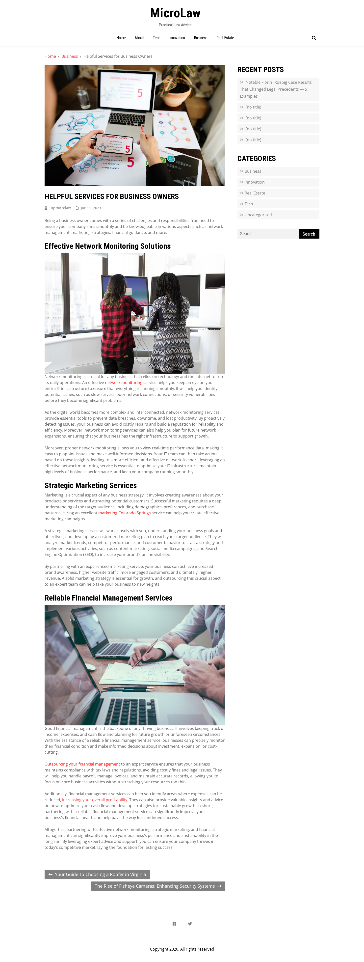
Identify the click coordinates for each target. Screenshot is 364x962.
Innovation (177, 37)
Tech (156, 37)
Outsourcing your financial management (82, 764)
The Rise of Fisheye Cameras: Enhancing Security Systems (155, 886)
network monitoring (123, 382)
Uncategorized (258, 215)
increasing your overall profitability (94, 799)
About (139, 37)
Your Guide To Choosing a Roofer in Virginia (100, 874)
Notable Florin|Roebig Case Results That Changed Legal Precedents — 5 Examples (276, 89)
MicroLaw (175, 13)
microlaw (63, 207)
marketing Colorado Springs (124, 513)
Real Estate (225, 37)
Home (121, 37)
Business (201, 37)
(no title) (253, 107)
